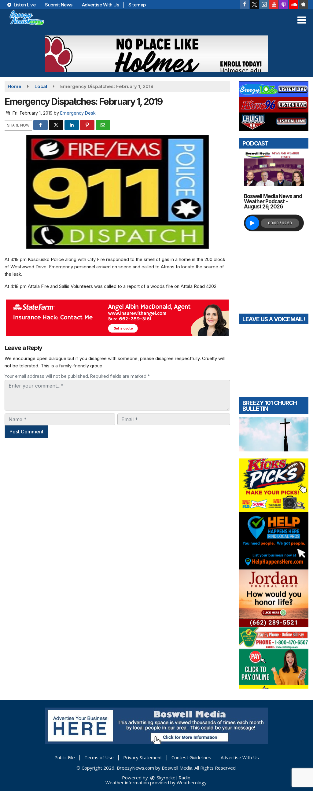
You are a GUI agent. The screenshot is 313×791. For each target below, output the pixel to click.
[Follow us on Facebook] (244, 4)
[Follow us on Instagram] (264, 4)
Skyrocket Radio (173, 777)
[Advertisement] (156, 53)
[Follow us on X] (254, 4)
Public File (64, 757)
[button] (301, 20)
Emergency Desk (78, 113)
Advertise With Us (100, 5)
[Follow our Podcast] (283, 4)
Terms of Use (99, 757)
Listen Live (24, 5)
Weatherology (192, 782)
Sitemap (137, 5)
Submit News (58, 5)
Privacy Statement (142, 757)
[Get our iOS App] (303, 4)
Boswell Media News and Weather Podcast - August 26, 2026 (273, 201)
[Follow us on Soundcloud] (293, 4)
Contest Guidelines (191, 757)
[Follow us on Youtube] (273, 4)
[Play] (252, 223)
